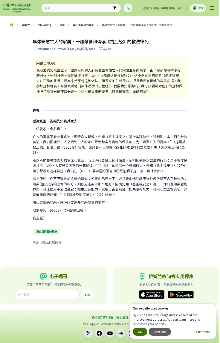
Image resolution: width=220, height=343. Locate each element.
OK (140, 331)
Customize (203, 331)
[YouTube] (110, 333)
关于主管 (122, 317)
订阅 (87, 295)
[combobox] (78, 8)
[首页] (11, 25)
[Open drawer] (212, 8)
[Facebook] (99, 333)
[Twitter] (88, 333)
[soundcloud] (120, 333)
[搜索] (128, 7)
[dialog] (173, 321)
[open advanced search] (115, 8)
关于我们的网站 (102, 317)
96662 (55, 210)
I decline (160, 331)
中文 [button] (201, 8)
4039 (85, 170)
